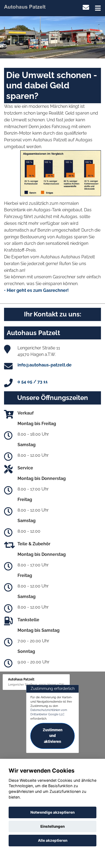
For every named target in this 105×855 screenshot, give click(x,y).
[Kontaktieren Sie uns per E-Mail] (86, 7)
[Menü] (97, 8)
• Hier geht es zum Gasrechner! (36, 290)
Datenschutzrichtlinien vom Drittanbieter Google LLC (48, 712)
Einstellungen (52, 826)
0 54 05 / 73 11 (33, 381)
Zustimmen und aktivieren (52, 736)
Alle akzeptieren (52, 840)
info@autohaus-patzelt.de (45, 365)
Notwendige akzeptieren (52, 812)
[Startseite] (25, 6)
